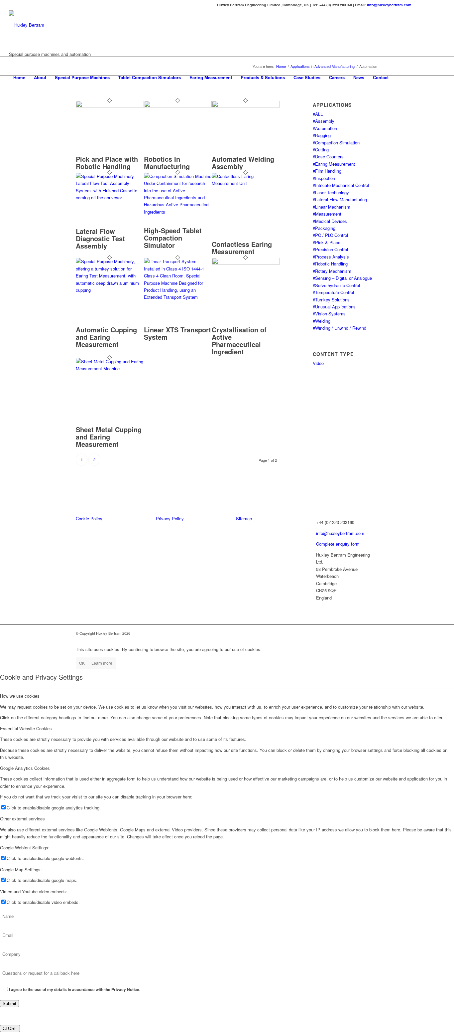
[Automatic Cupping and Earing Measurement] (110, 290)
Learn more (101, 663)
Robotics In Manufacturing (167, 162)
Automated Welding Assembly (243, 162)
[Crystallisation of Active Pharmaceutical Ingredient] (246, 262)
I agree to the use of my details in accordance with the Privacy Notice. (74, 989)
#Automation (325, 128)
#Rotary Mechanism (332, 271)
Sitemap (244, 518)
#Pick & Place (326, 242)
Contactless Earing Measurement (242, 247)
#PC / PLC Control (330, 235)
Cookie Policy (89, 518)
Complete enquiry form (338, 544)
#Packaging (324, 228)
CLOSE (10, 1028)
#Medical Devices (330, 221)
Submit (9, 1003)
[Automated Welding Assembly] (246, 105)
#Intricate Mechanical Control (341, 185)
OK (82, 663)
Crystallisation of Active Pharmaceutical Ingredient (239, 340)
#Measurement (327, 214)
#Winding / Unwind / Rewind (339, 328)
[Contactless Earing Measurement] (246, 183)
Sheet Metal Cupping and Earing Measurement (109, 437)
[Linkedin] (420, 5)
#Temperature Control (333, 292)
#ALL (318, 114)
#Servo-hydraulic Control (336, 285)
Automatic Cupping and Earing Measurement (106, 337)
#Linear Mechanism (331, 207)
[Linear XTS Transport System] (178, 297)
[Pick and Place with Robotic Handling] (110, 105)
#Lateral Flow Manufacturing (340, 199)
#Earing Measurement (334, 164)
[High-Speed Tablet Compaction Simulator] (178, 212)
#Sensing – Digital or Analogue (342, 278)
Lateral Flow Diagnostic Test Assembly (100, 238)
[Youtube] (440, 5)
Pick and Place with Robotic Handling (107, 162)
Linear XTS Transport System (177, 333)
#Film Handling (327, 171)
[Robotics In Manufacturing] (178, 105)
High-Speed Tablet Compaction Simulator (173, 238)
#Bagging (322, 135)
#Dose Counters (328, 156)
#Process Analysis (331, 257)
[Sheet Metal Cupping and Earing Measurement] (110, 368)
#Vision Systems (329, 313)
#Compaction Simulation (336, 142)
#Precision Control (330, 249)
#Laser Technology (331, 192)
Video (318, 363)
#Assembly (323, 121)
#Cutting (321, 149)
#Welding (321, 321)
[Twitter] (430, 5)
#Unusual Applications (334, 306)
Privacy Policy (170, 518)
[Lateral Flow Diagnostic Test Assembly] (110, 197)
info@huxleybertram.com (389, 4)
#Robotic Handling (330, 263)
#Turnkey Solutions (331, 299)
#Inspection (324, 178)
